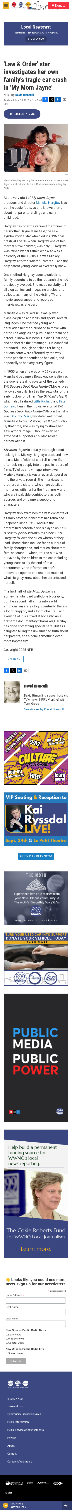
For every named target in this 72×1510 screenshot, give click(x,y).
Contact (12, 1453)
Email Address (15, 1295)
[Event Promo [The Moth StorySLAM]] (36, 898)
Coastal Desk (16, 1342)
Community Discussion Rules (24, 1414)
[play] (5, 1505)
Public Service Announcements (25, 1430)
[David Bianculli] (12, 692)
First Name (12, 1306)
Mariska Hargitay (48, 203)
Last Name (12, 1318)
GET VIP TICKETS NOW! (36, 856)
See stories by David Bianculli (44, 709)
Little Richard (42, 401)
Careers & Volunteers (19, 1461)
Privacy (11, 1438)
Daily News (14, 1334)
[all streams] (67, 1505)
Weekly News (16, 1338)
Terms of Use (15, 1406)
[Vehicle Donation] (36, 959)
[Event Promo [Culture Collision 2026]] (36, 758)
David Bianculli (24, 95)
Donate (60, 5)
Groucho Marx (21, 416)
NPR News (14, 659)
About (11, 1445)
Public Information (18, 1422)
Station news (15, 1353)
